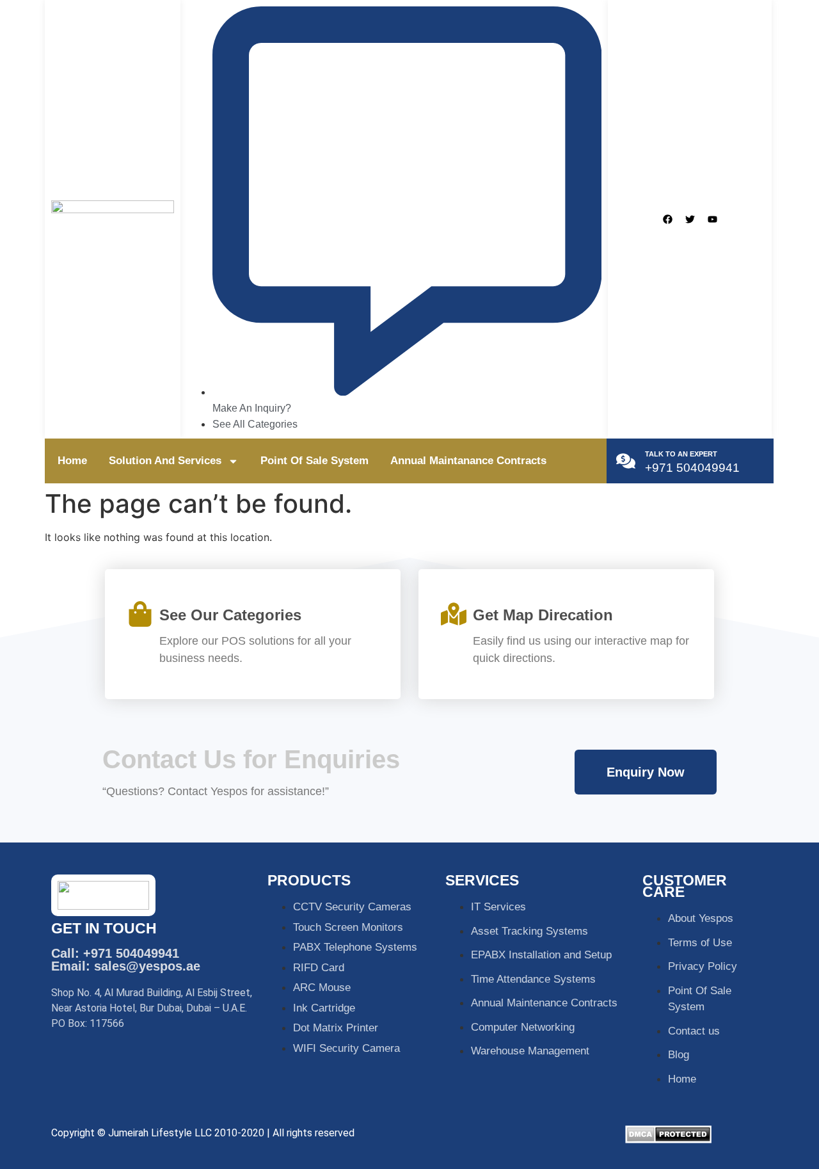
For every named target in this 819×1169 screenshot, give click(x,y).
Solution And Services (165, 461)
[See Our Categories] (140, 614)
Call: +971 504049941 (115, 953)
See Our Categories (230, 615)
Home (72, 461)
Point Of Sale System (314, 461)
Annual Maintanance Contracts (468, 461)
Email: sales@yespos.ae (125, 966)
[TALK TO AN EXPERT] (625, 461)
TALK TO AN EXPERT (681, 454)
